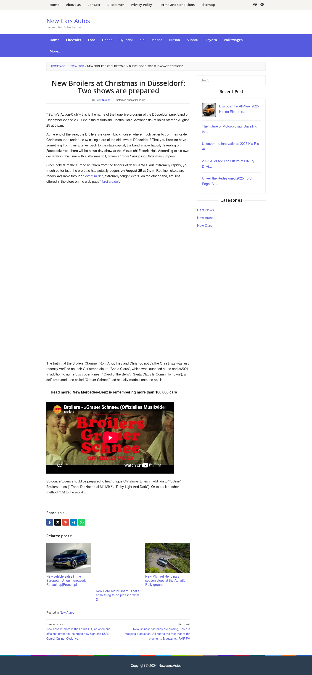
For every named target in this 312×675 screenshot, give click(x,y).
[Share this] (49, 522)
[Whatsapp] (81, 522)
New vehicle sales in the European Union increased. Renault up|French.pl (66, 580)
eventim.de (93, 175)
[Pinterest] (255, 5)
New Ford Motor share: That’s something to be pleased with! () (117, 595)
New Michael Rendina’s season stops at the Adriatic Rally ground (165, 580)
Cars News (205, 209)
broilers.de (109, 181)
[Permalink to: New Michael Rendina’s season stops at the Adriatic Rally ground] (167, 558)
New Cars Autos (68, 21)
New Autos (67, 612)
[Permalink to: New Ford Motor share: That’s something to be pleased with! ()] (118, 565)
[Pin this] (65, 522)
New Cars (204, 225)
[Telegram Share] (73, 522)
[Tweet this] (57, 522)
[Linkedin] (262, 5)
